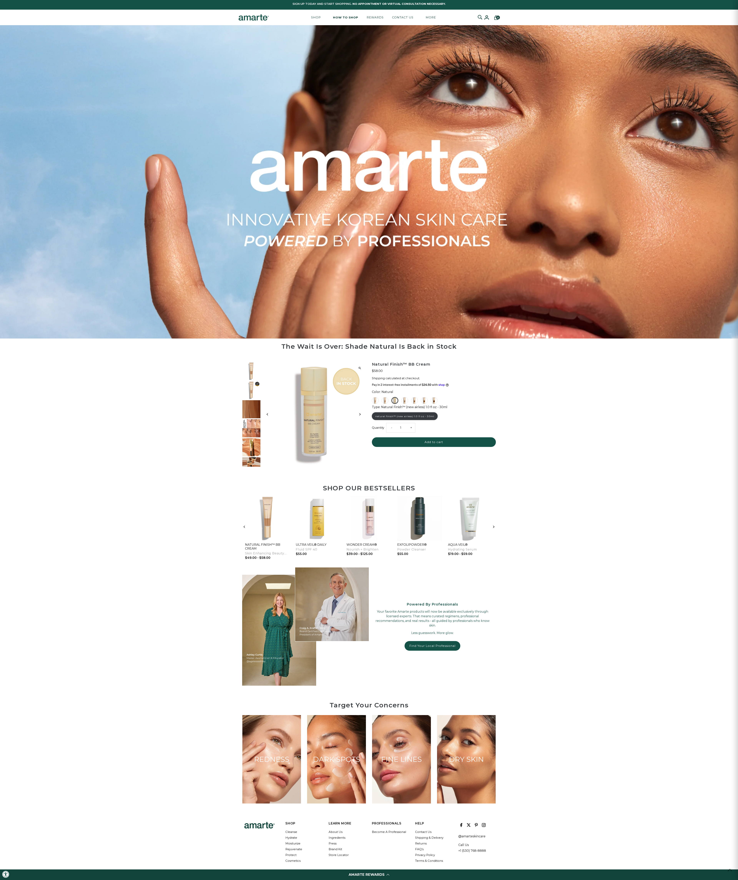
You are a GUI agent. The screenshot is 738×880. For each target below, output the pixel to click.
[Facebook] (460, 826)
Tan (404, 400)
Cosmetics (293, 861)
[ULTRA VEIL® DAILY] (318, 518)
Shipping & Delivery (429, 837)
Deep (434, 400)
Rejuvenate (293, 849)
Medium (414, 400)
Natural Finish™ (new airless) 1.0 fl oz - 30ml (404, 416)
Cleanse (291, 832)
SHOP (316, 17)
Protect (291, 855)
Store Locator (339, 855)
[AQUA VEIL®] (470, 518)
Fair (375, 400)
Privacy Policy (425, 855)
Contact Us (402, 17)
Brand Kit (335, 849)
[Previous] (267, 414)
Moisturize (292, 843)
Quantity (378, 427)
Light (385, 400)
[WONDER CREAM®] (369, 518)
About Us (335, 832)
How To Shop (345, 17)
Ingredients (337, 837)
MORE (431, 17)
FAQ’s (419, 849)
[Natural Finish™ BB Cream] (267, 518)
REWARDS (375, 17)
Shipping (378, 378)
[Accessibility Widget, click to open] (6, 874)
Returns (421, 843)
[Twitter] (468, 826)
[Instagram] (483, 826)
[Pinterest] (475, 826)
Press (333, 843)
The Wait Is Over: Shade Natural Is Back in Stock (369, 346)
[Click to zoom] (360, 368)
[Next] (360, 414)
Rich (424, 400)
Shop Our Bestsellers (369, 488)
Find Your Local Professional (432, 646)
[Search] (480, 17)
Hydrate (291, 837)
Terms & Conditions (429, 861)
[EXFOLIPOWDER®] (419, 518)
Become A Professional (389, 832)
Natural (394, 400)
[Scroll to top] (730, 870)
